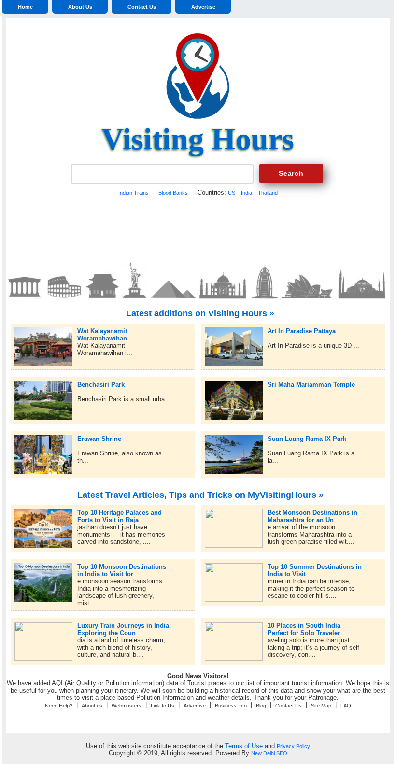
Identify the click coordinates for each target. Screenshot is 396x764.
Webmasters (126, 705)
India (246, 193)
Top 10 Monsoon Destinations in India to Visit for (121, 566)
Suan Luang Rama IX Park (307, 438)
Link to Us (162, 705)
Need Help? (58, 705)
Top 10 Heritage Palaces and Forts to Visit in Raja (119, 512)
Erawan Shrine (99, 438)
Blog (261, 705)
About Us (80, 7)
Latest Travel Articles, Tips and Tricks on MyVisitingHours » (200, 495)
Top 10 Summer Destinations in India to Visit (315, 566)
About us (92, 705)
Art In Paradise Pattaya (302, 331)
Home (25, 7)
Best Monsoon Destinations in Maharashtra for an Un (312, 512)
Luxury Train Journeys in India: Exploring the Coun (124, 625)
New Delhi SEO (269, 753)
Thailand (268, 193)
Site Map (321, 705)
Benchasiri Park (101, 384)
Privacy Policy (293, 746)
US (231, 193)
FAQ (345, 705)
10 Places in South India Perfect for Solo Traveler (304, 625)
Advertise (203, 7)
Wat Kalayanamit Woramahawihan (102, 331)
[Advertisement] (198, 227)
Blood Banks (173, 193)
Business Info (231, 705)
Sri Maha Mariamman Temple (311, 384)
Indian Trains (133, 193)
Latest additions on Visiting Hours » (200, 313)
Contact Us (141, 7)
